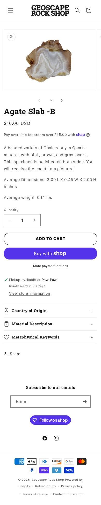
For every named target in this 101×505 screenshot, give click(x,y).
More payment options (50, 266)
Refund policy (45, 486)
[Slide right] (62, 100)
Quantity (11, 210)
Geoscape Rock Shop (48, 479)
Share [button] (15, 353)
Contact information (68, 494)
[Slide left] (39, 100)
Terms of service (35, 494)
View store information (29, 293)
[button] (10, 10)
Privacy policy (72, 486)
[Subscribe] (84, 401)
